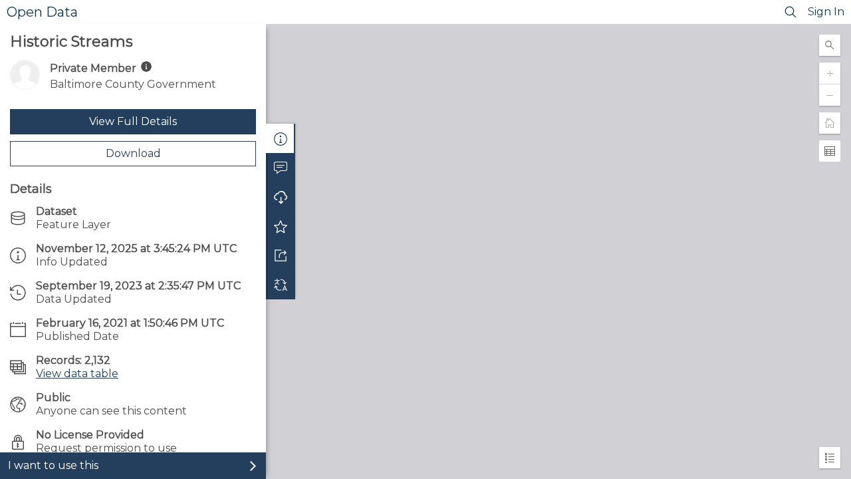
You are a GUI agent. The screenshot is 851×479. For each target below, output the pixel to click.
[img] (146, 66)
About (280, 138)
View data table (77, 373)
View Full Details (133, 121)
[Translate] (280, 284)
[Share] (280, 255)
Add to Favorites (280, 226)
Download (133, 153)
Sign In (826, 11)
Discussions (280, 167)
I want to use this (53, 465)
